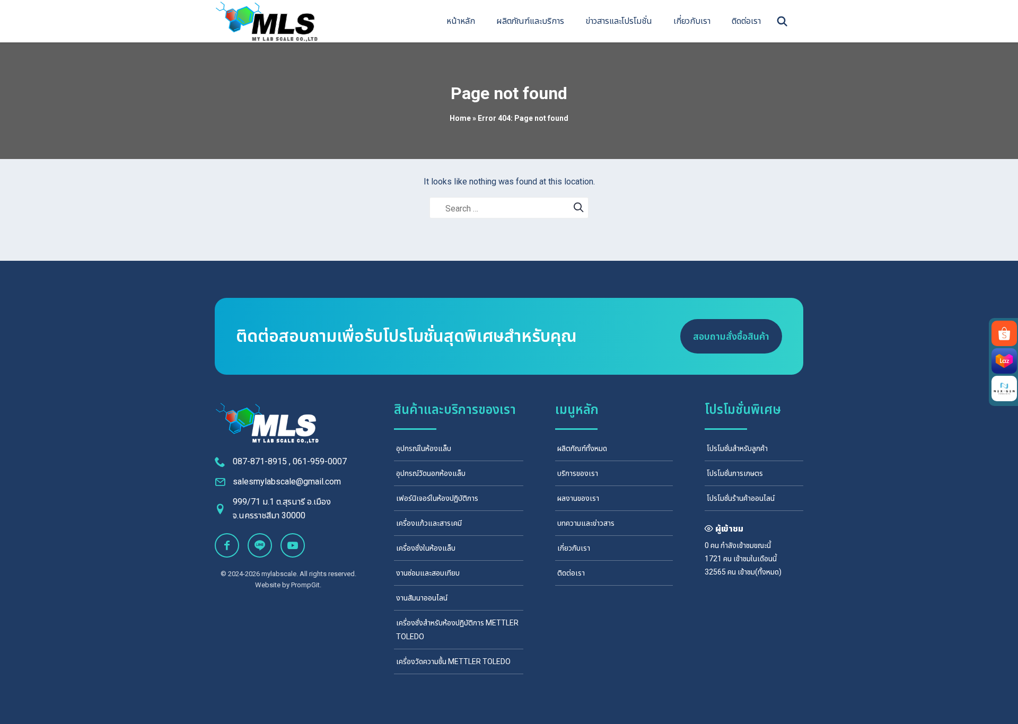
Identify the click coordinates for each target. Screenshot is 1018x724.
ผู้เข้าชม (729, 529)
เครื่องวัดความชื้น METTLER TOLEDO (453, 661)
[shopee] (1004, 333)
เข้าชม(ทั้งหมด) (760, 572)
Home (460, 118)
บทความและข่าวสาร (586, 523)
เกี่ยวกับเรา (691, 21)
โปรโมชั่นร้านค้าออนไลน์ (741, 498)
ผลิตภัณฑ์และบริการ (530, 21)
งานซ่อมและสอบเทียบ (428, 573)
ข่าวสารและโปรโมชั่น (618, 21)
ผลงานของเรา (578, 498)
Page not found (509, 93)
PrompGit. (306, 585)
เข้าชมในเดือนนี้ (755, 558)
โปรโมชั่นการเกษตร (735, 473)
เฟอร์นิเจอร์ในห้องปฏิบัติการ (437, 498)
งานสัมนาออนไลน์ (421, 598)
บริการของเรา (577, 473)
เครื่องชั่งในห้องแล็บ (425, 548)
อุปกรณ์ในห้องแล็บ (423, 448)
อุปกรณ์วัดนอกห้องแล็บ (431, 473)
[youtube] (292, 545)
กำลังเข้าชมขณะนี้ (746, 545)
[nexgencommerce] (1004, 388)
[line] (260, 545)
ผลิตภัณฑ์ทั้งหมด (582, 448)
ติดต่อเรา (746, 21)
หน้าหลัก (460, 21)
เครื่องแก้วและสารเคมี (429, 523)
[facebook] (227, 545)
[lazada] (1004, 361)
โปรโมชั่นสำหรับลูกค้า (737, 448)
